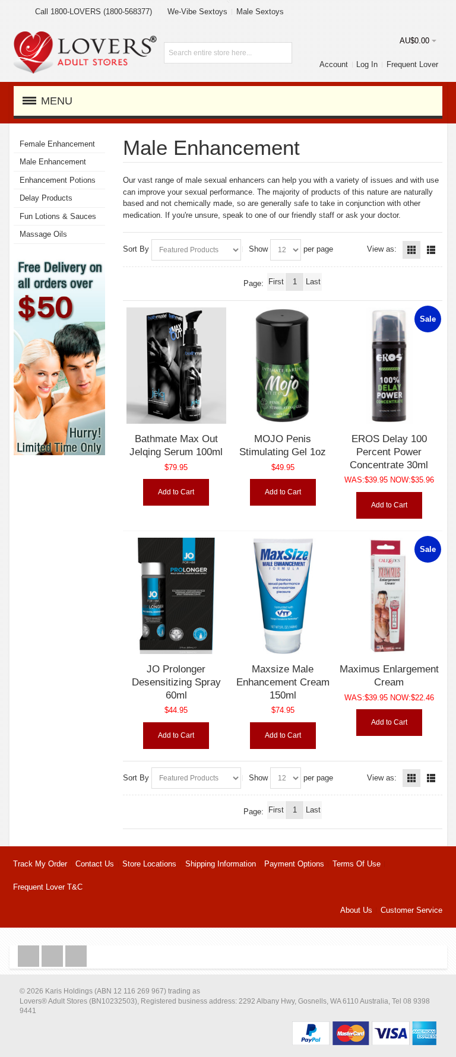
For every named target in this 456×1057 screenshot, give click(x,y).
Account (333, 64)
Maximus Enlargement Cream (389, 675)
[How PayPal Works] (364, 1027)
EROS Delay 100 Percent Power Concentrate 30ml (389, 451)
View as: (382, 249)
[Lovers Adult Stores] (85, 37)
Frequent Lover (412, 64)
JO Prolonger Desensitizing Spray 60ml (176, 681)
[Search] (281, 53)
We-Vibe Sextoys (197, 11)
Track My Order (40, 863)
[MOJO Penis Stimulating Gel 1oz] (283, 365)
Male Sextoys (260, 11)
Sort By (136, 249)
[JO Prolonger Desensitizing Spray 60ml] (176, 596)
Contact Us (94, 863)
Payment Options (294, 863)
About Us (356, 910)
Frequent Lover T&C (48, 887)
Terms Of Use (356, 863)
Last (313, 281)
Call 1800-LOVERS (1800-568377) (93, 11)
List (431, 250)
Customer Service (411, 910)
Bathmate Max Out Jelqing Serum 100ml (176, 445)
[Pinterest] (76, 956)
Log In (367, 64)
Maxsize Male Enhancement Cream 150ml (283, 681)
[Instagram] (53, 956)
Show (258, 249)
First (276, 281)
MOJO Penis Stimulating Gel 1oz (282, 445)
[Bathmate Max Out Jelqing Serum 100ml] (176, 365)
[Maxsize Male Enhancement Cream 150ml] (283, 596)
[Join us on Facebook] (30, 956)
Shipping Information (220, 863)
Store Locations (149, 863)
